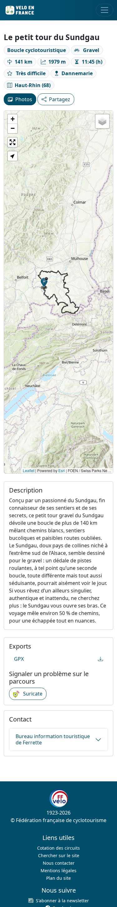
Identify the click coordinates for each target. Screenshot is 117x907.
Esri (61, 470)
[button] (44, 283)
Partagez (59, 99)
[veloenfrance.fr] (19, 10)
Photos (23, 99)
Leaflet (28, 470)
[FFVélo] (58, 798)
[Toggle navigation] (104, 10)
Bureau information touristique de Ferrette (53, 739)
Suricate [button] (32, 693)
